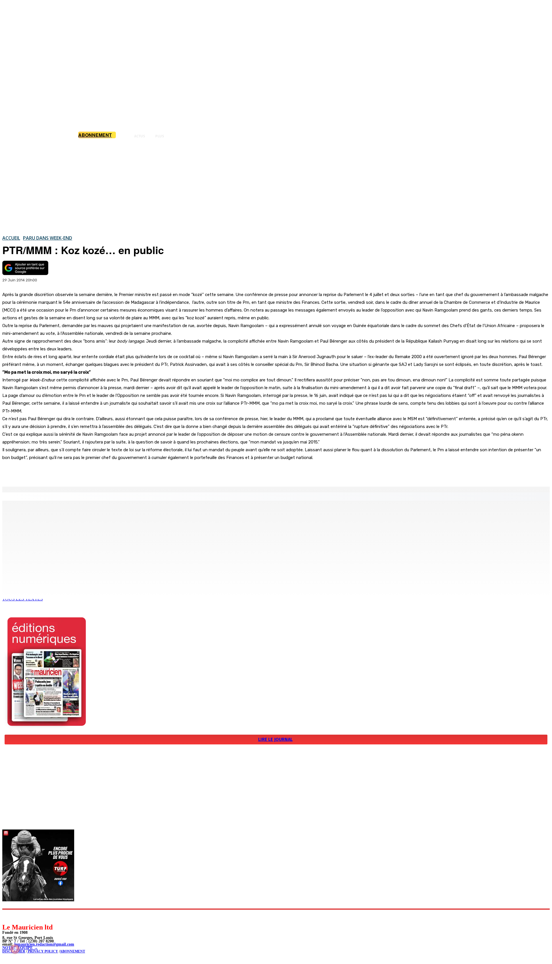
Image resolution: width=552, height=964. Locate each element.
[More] (122, 472)
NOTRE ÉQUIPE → (20, 948)
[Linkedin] (33, 916)
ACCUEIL (11, 238)
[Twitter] (80, 472)
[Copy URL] (101, 472)
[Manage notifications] (15, 949)
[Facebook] (59, 472)
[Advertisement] (275, 186)
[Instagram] (20, 916)
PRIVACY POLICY (42, 951)
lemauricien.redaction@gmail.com (44, 944)
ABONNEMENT (72, 951)
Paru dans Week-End (47, 238)
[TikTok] (46, 916)
